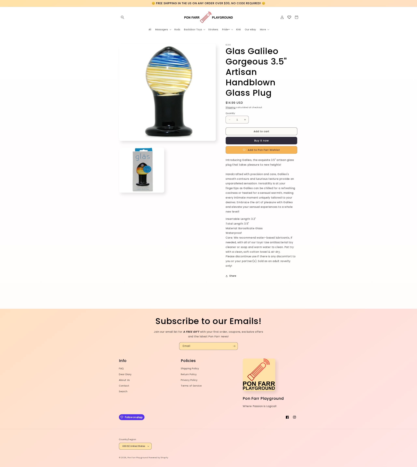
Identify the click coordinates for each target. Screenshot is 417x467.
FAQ (121, 368)
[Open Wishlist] (289, 17)
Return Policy (189, 374)
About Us (124, 380)
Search (123, 391)
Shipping (231, 107)
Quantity (230, 113)
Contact (124, 385)
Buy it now (261, 140)
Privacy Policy (189, 380)
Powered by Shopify (158, 457)
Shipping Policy (190, 368)
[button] (122, 17)
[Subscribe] (234, 346)
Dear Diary (125, 374)
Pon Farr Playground (138, 457)
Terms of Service (191, 385)
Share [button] (232, 275)
